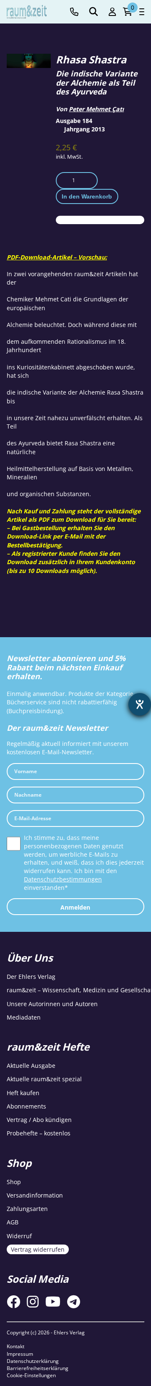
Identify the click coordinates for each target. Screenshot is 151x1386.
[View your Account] (112, 12)
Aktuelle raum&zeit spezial (44, 1079)
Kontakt (15, 1346)
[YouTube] (52, 1301)
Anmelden (75, 907)
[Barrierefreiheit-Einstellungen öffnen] (139, 704)
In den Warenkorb (87, 196)
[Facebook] (13, 1301)
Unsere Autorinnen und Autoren (52, 1004)
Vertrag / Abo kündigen (39, 1120)
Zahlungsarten (27, 1209)
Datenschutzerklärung (33, 1361)
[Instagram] (33, 1301)
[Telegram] (73, 1301)
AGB (12, 1222)
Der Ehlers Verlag (31, 977)
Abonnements (26, 1106)
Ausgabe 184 (74, 121)
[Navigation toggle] (141, 11)
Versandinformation (35, 1195)
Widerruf (19, 1236)
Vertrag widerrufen (38, 1249)
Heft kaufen (23, 1093)
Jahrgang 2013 (84, 129)
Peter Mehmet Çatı (96, 109)
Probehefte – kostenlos (38, 1133)
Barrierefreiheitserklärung (37, 1368)
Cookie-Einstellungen (31, 1375)
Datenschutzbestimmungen (63, 879)
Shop (14, 1182)
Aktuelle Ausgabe (31, 1066)
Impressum (20, 1353)
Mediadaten (24, 1017)
